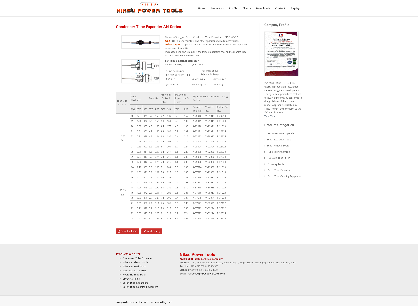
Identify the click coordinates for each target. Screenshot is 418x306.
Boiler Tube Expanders (279, 170)
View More (270, 116)
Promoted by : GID (161, 302)
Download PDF (128, 231)
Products (216, 8)
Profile (233, 8)
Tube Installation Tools (279, 139)
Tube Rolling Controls (278, 151)
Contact (280, 8)
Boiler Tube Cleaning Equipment (284, 176)
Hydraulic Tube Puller (278, 157)
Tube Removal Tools (278, 145)
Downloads (263, 8)
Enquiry (295, 8)
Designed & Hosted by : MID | (133, 302)
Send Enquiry (153, 231)
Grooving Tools (275, 164)
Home (201, 8)
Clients (246, 8)
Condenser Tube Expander (281, 133)
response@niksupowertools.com (206, 273)
